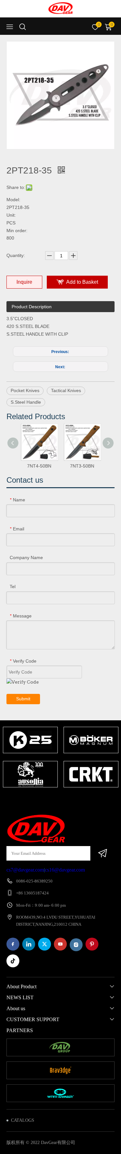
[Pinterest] (92, 944)
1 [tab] (38, 800)
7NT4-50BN (39, 466)
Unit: (11, 215)
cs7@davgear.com (25, 870)
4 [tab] (67, 800)
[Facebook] (12, 944)
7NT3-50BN (82, 466)
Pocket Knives (25, 390)
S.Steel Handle (26, 402)
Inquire (24, 282)
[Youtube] (60, 944)
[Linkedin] (28, 944)
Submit (23, 698)
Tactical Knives (66, 390)
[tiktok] (12, 960)
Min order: (16, 230)
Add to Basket (82, 282)
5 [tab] (77, 800)
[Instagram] (76, 944)
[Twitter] (44, 944)
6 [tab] (86, 800)
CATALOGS (22, 1120)
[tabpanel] (30, 758)
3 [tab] (57, 800)
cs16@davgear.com (65, 870)
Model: (13, 199)
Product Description (32, 306)
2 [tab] (48, 800)
